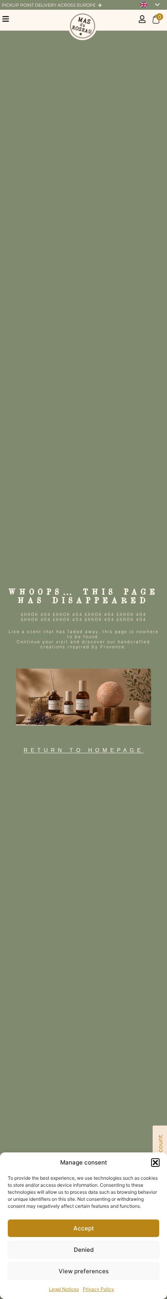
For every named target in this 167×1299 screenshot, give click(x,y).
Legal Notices (64, 1289)
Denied (84, 1249)
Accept (83, 1228)
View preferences (84, 1271)
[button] (155, 1162)
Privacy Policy (98, 1289)
